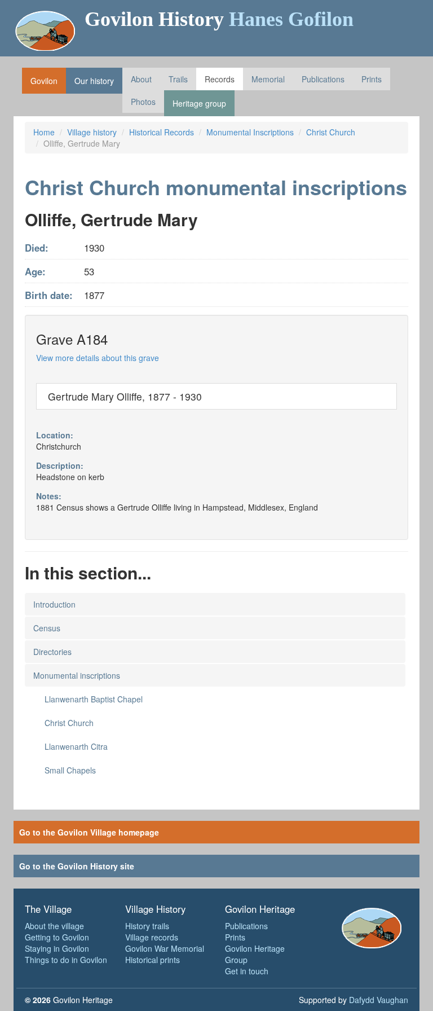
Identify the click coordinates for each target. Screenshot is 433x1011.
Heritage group (199, 103)
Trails (178, 79)
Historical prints (152, 959)
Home (44, 132)
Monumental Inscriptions (250, 132)
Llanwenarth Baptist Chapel (94, 699)
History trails (147, 925)
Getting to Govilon (57, 937)
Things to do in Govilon (66, 959)
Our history (94, 80)
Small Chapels (70, 770)
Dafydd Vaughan (378, 999)
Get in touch (246, 971)
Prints (371, 79)
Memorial (268, 79)
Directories (52, 651)
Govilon (44, 80)
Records (220, 79)
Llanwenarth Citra (76, 746)
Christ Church (330, 132)
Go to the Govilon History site (76, 866)
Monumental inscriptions (76, 675)
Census (46, 628)
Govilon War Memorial (164, 948)
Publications (323, 79)
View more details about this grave (97, 357)
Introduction (54, 604)
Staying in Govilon (57, 948)
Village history (92, 132)
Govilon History (219, 19)
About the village (54, 925)
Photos (143, 101)
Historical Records (161, 132)
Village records (151, 937)
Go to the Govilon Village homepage (89, 832)
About (141, 79)
